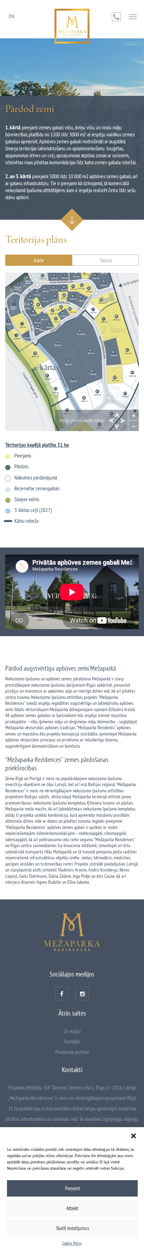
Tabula (105, 260)
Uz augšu (72, 1030)
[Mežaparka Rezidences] (72, 26)
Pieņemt (72, 1188)
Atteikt (72, 1208)
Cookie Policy (72, 1243)
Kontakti (72, 1041)
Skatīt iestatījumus (72, 1228)
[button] (133, 1135)
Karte (39, 260)
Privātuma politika (72, 1051)
